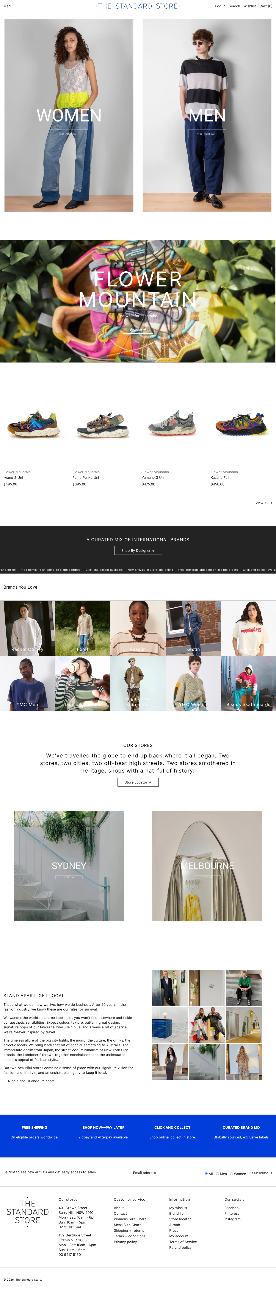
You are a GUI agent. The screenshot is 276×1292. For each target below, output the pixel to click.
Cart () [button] (266, 6)
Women (240, 1174)
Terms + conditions (129, 1236)
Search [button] (234, 6)
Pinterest (231, 1213)
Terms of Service (183, 1242)
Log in (220, 6)
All (211, 1174)
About (119, 1208)
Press (173, 1230)
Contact (120, 1213)
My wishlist (178, 1208)
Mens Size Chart (127, 1225)
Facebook (232, 1208)
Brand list (177, 1213)
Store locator (180, 1219)
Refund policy (180, 1247)
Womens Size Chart (130, 1219)
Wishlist (249, 6)
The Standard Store (28, 1279)
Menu (7, 6)
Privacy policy (125, 1242)
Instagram (232, 1219)
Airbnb (174, 1225)
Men (223, 1174)
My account (178, 1236)
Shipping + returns (129, 1230)
